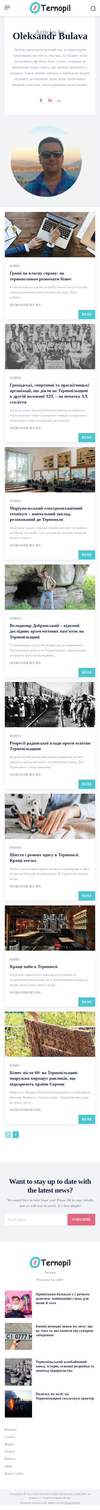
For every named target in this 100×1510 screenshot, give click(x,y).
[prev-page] (8, 1134)
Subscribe (81, 1219)
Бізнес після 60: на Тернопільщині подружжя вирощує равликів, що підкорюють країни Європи (43, 1078)
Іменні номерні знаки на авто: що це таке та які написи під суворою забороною (64, 1330)
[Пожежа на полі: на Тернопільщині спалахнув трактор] (18, 1404)
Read (87, 314)
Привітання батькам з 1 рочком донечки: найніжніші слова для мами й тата (62, 1298)
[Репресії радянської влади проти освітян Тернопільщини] (50, 704)
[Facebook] (41, 99)
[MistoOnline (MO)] (59, 99)
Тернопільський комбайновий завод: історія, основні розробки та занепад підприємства (65, 1366)
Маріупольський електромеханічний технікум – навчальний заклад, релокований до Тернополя (46, 514)
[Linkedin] (50, 99)
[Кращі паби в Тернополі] (50, 928)
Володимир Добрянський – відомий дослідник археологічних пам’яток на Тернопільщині (47, 631)
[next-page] (16, 1134)
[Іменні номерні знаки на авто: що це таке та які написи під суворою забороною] (18, 1336)
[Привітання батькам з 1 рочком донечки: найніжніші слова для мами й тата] (18, 1304)
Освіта (15, 378)
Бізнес (15, 266)
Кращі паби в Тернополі (34, 966)
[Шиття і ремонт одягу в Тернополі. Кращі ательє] (50, 816)
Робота (16, 847)
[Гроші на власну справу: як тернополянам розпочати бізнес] (50, 234)
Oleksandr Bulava (25, 305)
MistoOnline (72, 1502)
